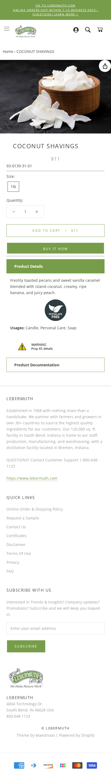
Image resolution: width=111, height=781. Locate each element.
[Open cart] (100, 29)
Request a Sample (22, 517)
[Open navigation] (6, 28)
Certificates (16, 535)
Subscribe (26, 646)
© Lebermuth (55, 728)
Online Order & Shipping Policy (34, 509)
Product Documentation (36, 364)
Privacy (12, 562)
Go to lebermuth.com (55, 5)
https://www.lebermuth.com (31, 478)
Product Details (28, 266)
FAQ (10, 571)
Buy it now (55, 249)
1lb (13, 186)
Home (8, 51)
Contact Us (16, 526)
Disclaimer (16, 544)
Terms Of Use (18, 553)
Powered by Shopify (77, 735)
